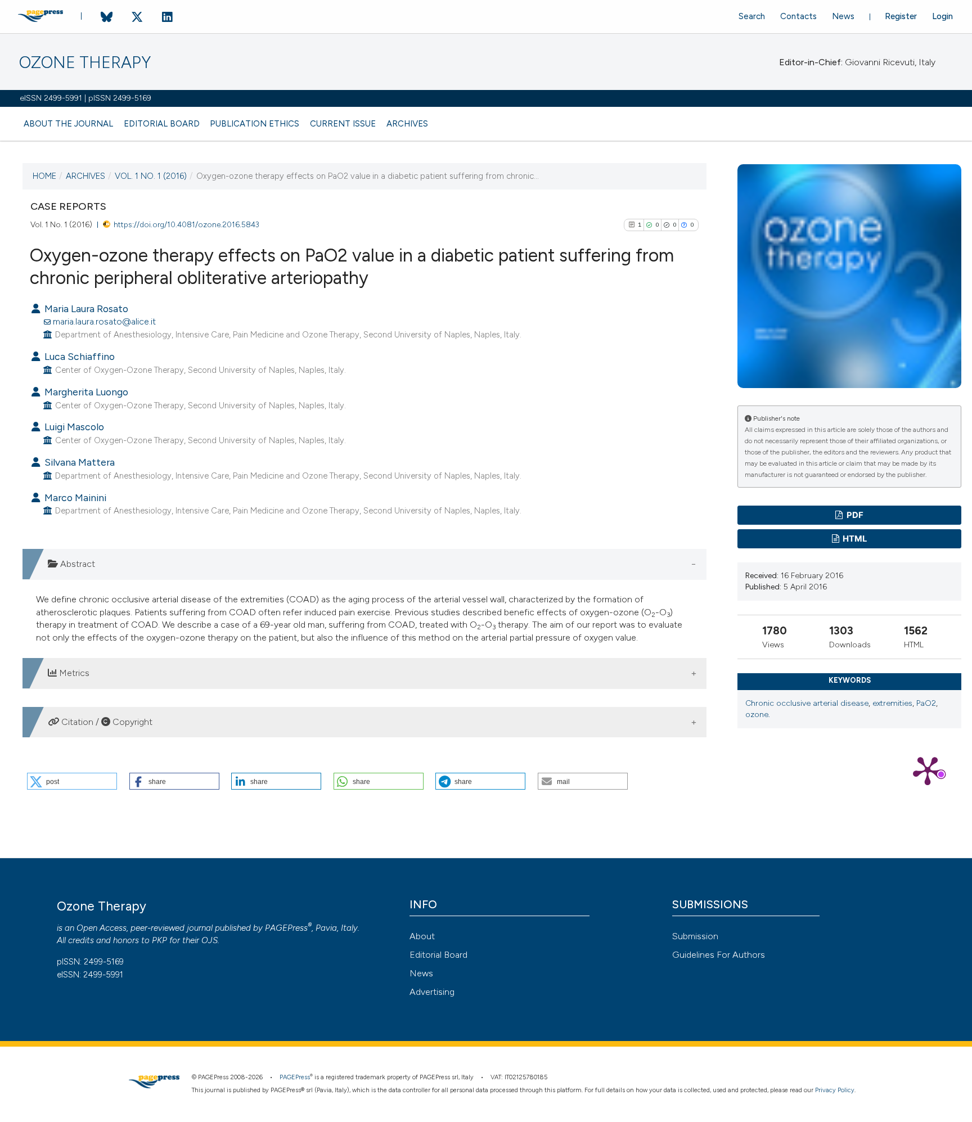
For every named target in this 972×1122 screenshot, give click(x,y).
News (843, 16)
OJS (209, 940)
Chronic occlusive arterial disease (806, 703)
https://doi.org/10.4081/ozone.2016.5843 (186, 224)
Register (901, 16)
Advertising (432, 991)
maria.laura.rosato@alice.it (104, 321)
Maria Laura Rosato (85, 308)
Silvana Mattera (78, 462)
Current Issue (343, 124)
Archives (407, 124)
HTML (854, 539)
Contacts (798, 16)
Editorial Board (162, 124)
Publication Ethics (254, 124)
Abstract (76, 563)
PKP (159, 940)
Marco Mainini (74, 497)
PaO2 (926, 703)
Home (44, 176)
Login (942, 16)
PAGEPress (286, 928)
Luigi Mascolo (73, 426)
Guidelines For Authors (718, 954)
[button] (72, 781)
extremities (892, 703)
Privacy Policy (834, 1090)
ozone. (757, 714)
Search (752, 16)
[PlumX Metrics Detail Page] (927, 770)
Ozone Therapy (85, 63)
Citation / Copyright (105, 722)
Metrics (73, 673)
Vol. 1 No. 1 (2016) (151, 176)
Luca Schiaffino (78, 356)
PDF (854, 515)
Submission (695, 936)
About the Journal (68, 124)
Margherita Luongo (85, 392)
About (422, 936)
